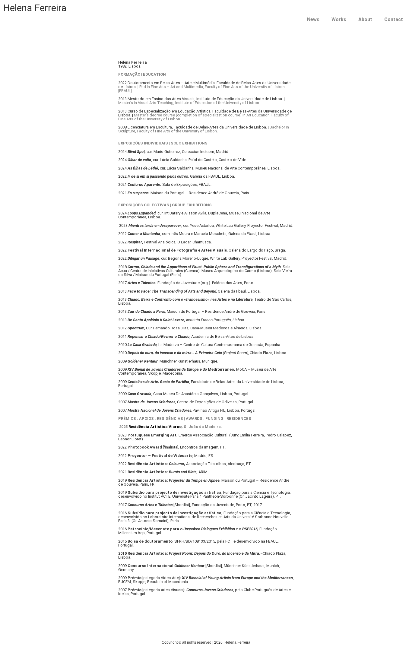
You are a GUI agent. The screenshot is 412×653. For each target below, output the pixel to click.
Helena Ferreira (34, 8)
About (365, 19)
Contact (393, 19)
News (313, 19)
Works (338, 19)
